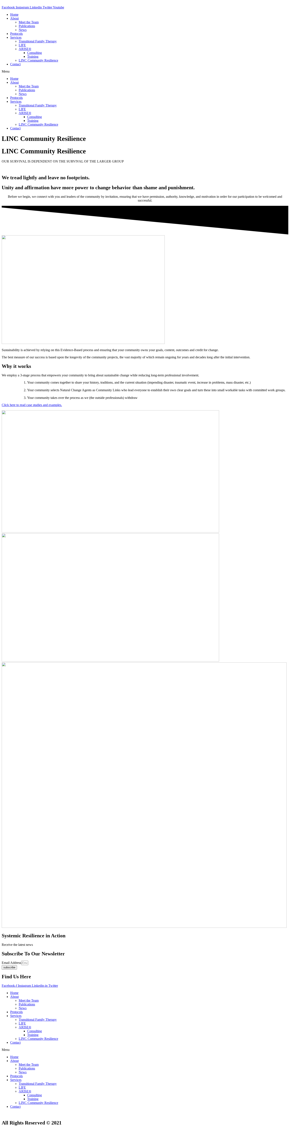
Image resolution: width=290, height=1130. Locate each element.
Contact (15, 64)
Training (32, 56)
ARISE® (25, 49)
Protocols (16, 33)
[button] (145, 71)
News (23, 30)
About (14, 18)
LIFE (22, 45)
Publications (27, 26)
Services (15, 37)
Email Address (11, 963)
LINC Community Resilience (38, 60)
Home (14, 14)
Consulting (34, 53)
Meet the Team (29, 22)
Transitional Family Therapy (38, 41)
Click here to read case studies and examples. (32, 405)
